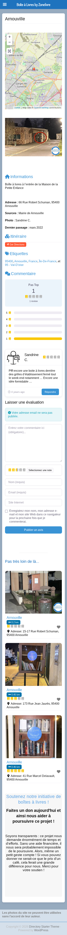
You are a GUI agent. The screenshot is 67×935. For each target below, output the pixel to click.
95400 (9, 261)
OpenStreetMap (41, 107)
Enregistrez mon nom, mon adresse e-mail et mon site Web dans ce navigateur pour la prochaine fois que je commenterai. (35, 516)
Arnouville (20, 261)
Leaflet (17, 107)
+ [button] (9, 36)
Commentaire (23, 273)
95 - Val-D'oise (14, 264)
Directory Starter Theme (44, 926)
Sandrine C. (31, 357)
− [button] (9, 42)
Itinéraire (18, 236)
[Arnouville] (33, 69)
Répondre (50, 391)
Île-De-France (47, 261)
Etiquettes (19, 253)
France (33, 261)
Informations (21, 176)
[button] (9, 137)
